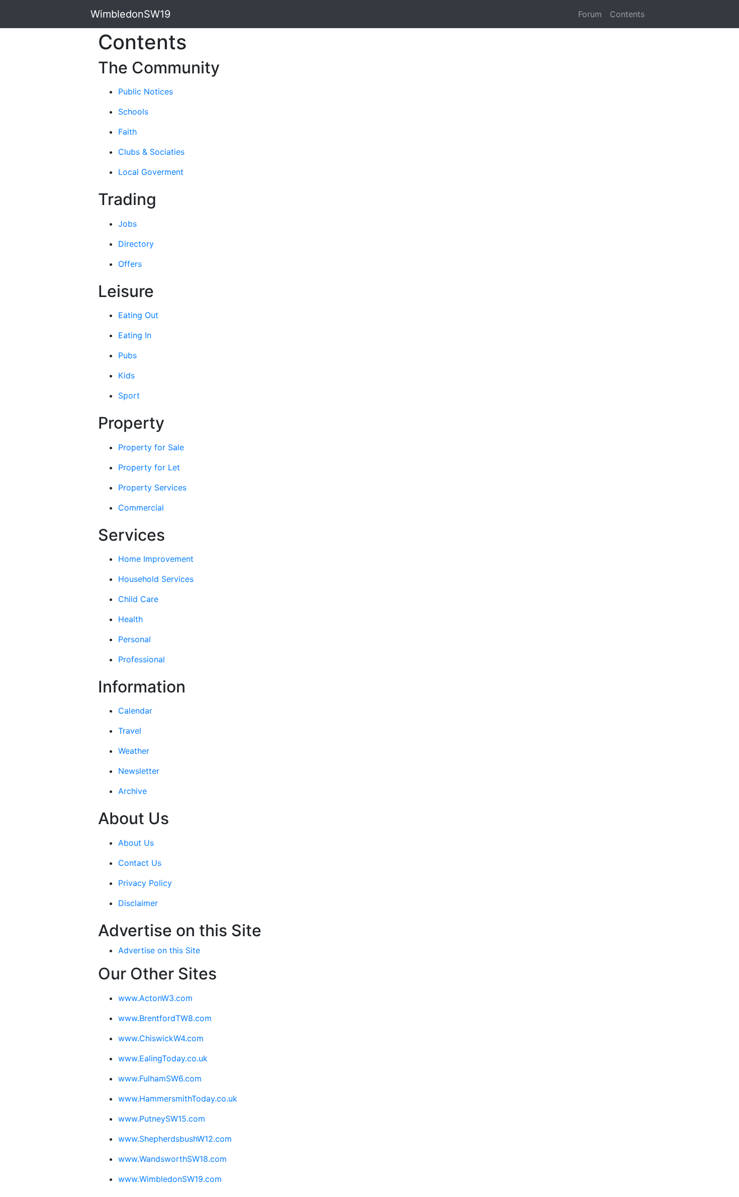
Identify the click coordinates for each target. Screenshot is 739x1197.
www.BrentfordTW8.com (165, 1018)
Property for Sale (151, 447)
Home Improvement (156, 559)
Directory (136, 244)
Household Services (156, 579)
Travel (129, 731)
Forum (590, 14)
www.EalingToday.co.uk (163, 1058)
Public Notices (145, 91)
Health (130, 619)
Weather (133, 751)
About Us (136, 843)
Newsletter (138, 771)
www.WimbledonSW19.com (170, 1179)
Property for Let (149, 467)
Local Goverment (150, 172)
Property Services (152, 487)
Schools (133, 112)
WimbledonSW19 (130, 14)
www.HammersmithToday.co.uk (177, 1098)
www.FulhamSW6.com (160, 1078)
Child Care (138, 599)
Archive (132, 791)
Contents (627, 14)
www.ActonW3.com (155, 998)
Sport (129, 395)
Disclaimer (138, 903)
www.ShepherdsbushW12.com (175, 1139)
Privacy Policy (145, 883)
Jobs (127, 224)
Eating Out (138, 315)
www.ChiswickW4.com (161, 1038)
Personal (134, 639)
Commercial (141, 508)
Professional (141, 659)
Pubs (127, 355)
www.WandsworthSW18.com (172, 1159)
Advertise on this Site (159, 950)
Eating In (134, 335)
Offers (130, 264)
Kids (126, 375)
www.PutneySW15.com (161, 1119)
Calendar (135, 711)
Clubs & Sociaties (151, 152)
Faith (127, 132)
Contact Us (139, 863)
